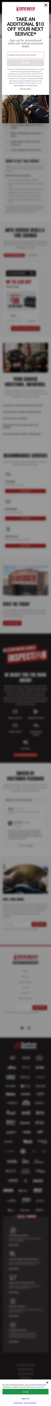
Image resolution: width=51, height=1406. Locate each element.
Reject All (25, 1398)
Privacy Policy (32, 85)
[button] (47, 1382)
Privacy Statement (30, 1403)
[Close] (46, 5)
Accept (25, 1391)
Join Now (25, 63)
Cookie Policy (18, 1403)
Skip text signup (25, 89)
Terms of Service (19, 85)
